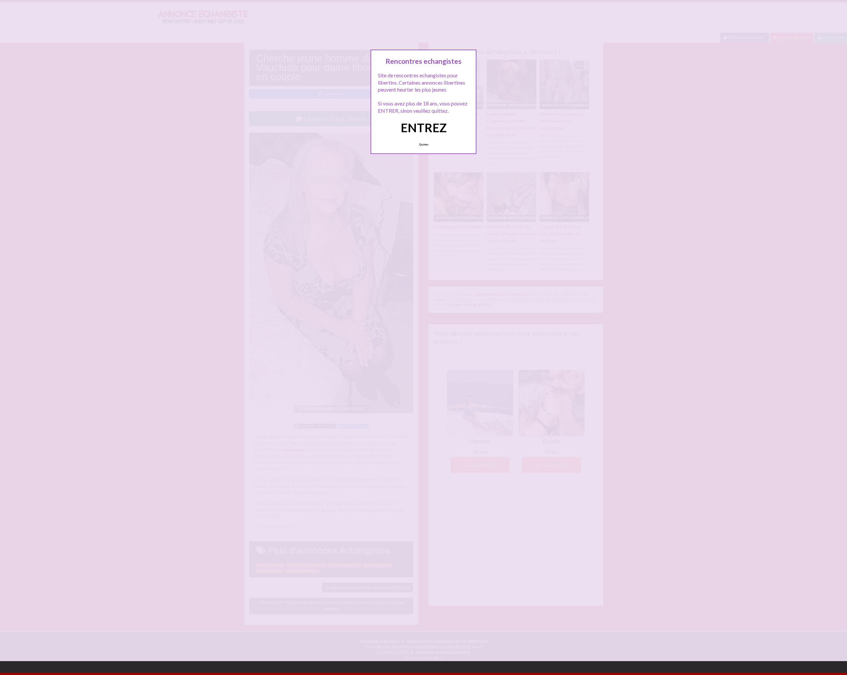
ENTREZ (424, 127)
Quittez (423, 144)
